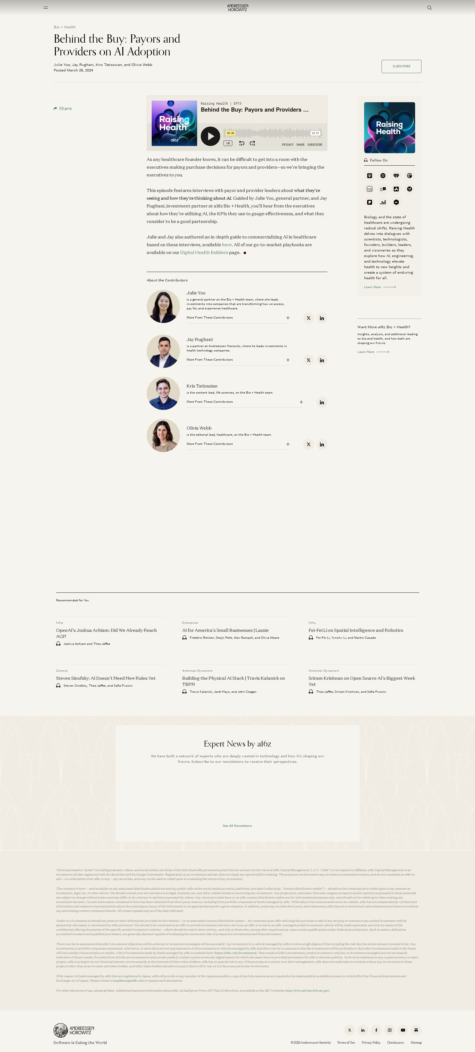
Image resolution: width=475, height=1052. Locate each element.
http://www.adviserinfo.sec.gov (307, 990)
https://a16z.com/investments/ (235, 953)
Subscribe (401, 66)
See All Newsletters (237, 826)
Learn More (372, 287)
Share (65, 108)
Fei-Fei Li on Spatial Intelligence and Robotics (355, 630)
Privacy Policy (371, 1043)
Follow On (379, 160)
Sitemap (416, 1043)
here (227, 244)
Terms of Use (346, 1043)
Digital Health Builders (204, 252)
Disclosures (395, 1043)
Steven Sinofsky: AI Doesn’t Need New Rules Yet (106, 678)
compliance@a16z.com (127, 980)
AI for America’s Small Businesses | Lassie (225, 630)
